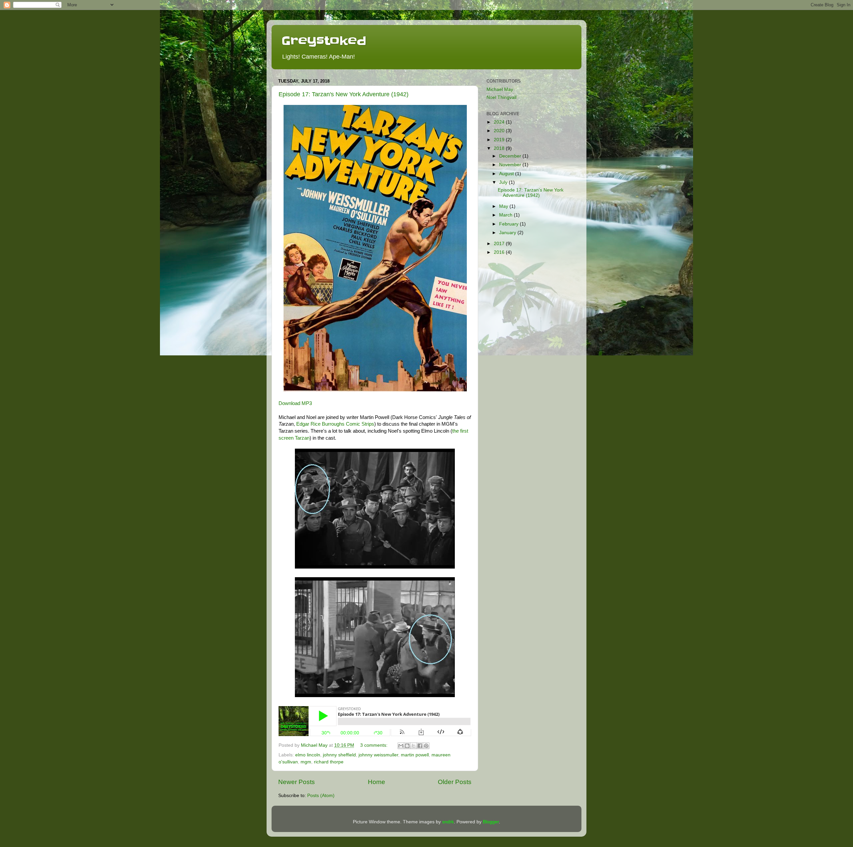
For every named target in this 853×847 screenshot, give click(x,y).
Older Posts (454, 781)
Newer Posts (296, 781)
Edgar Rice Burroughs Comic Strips (335, 424)
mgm (306, 761)
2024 (500, 122)
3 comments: (374, 745)
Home (376, 781)
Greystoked (324, 40)
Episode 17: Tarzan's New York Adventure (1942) (344, 94)
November (510, 164)
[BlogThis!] (407, 745)
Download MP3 (295, 403)
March (506, 214)
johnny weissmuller (378, 754)
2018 (500, 148)
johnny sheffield (339, 754)
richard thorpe (329, 761)
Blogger (491, 821)
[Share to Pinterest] (426, 745)
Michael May (499, 89)
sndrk (448, 821)
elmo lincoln (307, 754)
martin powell (415, 754)
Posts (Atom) (321, 795)
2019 (500, 139)
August (507, 173)
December (510, 156)
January (508, 232)
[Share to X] (413, 745)
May (504, 206)
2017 (500, 243)
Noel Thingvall (501, 97)
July (504, 182)
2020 (500, 130)
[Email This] (401, 745)
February (509, 223)
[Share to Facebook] (420, 745)
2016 (500, 252)
